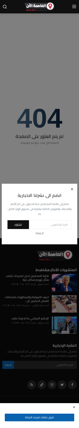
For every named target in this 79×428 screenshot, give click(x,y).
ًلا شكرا (39, 233)
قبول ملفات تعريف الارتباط (39, 417)
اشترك (18, 224)
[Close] (71, 189)
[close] (74, 407)
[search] (5, 6)
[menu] (74, 6)
